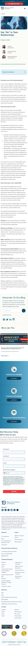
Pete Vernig (10, 52)
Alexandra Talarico (11, 47)
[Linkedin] (5, 510)
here (5, 158)
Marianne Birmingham (11, 57)
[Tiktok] (14, 510)
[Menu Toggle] (24, 8)
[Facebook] (2, 510)
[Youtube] (11, 510)
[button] (25, 72)
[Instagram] (8, 510)
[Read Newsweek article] (7, 627)
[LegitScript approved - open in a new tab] (17, 628)
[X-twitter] (17, 510)
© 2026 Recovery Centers (14, 644)
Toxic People (10, 162)
